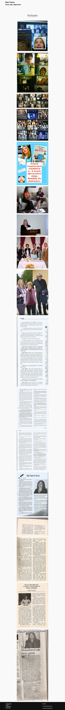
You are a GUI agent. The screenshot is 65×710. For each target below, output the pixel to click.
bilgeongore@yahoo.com (47, 706)
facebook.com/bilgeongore (48, 708)
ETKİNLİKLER (8, 703)
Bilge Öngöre (10, 2)
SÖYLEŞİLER (8, 706)
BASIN (7, 705)
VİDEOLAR (8, 707)
